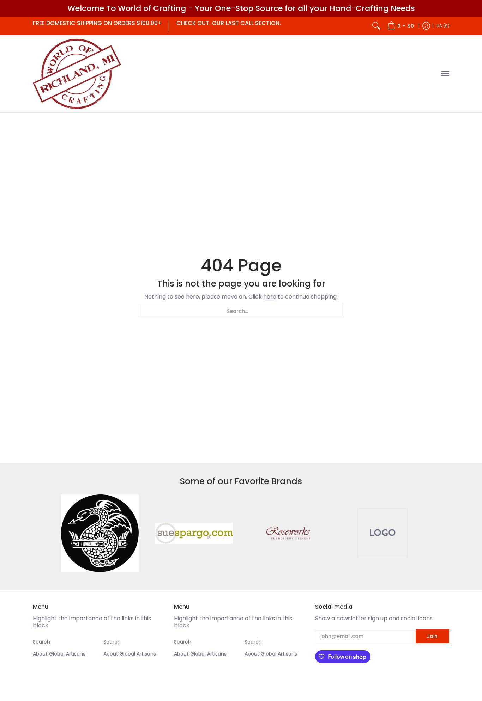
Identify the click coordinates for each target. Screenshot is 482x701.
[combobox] (241, 311)
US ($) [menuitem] (443, 26)
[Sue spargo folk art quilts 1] (193, 533)
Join (432, 636)
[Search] (376, 26)
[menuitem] (400, 26)
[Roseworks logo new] (288, 533)
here (269, 297)
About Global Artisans (59, 653)
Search (41, 641)
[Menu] (445, 73)
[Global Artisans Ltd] (77, 73)
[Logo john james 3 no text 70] (100, 533)
